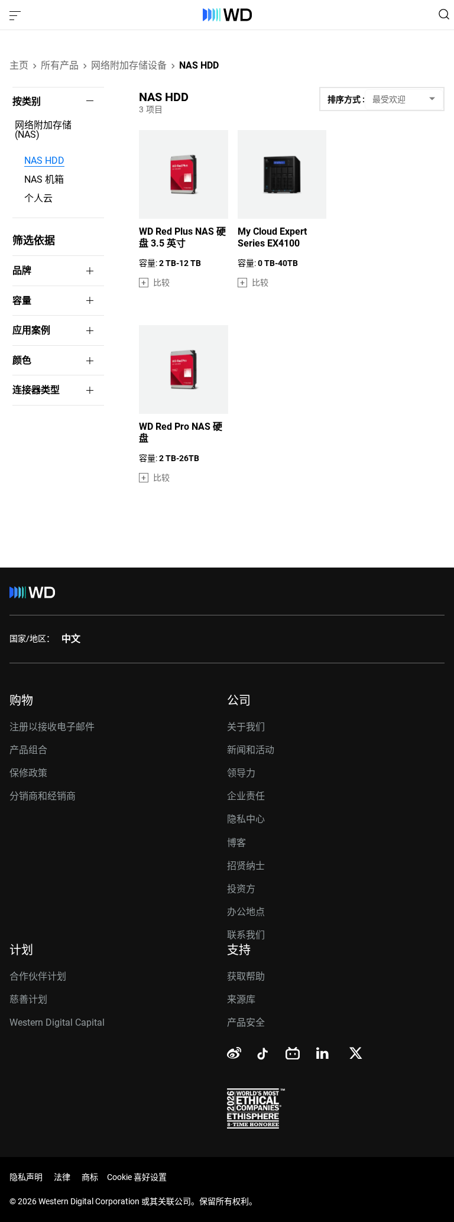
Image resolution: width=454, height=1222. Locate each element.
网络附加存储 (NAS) (43, 130)
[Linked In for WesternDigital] (323, 1055)
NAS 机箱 (44, 179)
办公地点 (246, 912)
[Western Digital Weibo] (234, 1053)
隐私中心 (246, 819)
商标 (90, 1177)
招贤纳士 (246, 865)
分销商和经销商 (42, 796)
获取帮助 (246, 976)
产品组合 (28, 750)
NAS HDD (44, 161)
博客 (236, 842)
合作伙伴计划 (37, 976)
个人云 (38, 198)
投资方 (241, 888)
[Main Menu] (16, 15)
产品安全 (246, 1022)
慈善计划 (28, 999)
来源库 (241, 999)
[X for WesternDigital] (355, 1054)
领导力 (241, 773)
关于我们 (246, 726)
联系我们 (246, 935)
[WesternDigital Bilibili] (293, 1054)
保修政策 (28, 773)
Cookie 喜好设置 (137, 1177)
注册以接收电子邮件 (52, 726)
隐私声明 (26, 1177)
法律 (62, 1177)
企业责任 (246, 796)
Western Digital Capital (57, 1022)
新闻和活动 (250, 750)
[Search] (444, 14)
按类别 (26, 101)
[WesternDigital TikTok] (261, 1056)
